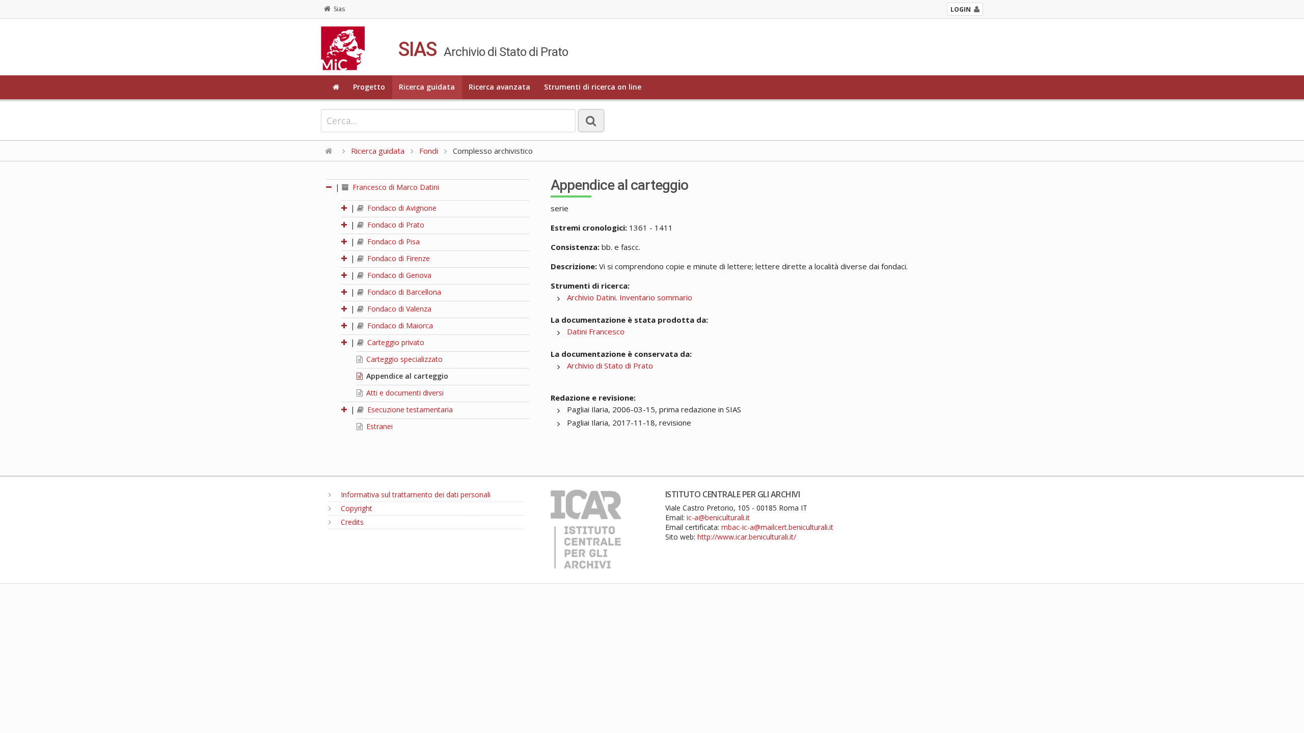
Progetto (369, 87)
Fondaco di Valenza (398, 309)
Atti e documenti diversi (404, 393)
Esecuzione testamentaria (409, 409)
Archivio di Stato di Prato (610, 365)
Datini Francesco (595, 331)
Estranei (378, 426)
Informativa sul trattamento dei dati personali (415, 494)
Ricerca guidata (427, 87)
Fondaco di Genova (398, 275)
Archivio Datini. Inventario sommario (629, 297)
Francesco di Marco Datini (394, 187)
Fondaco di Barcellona (403, 292)
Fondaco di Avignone (401, 208)
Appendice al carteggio (406, 376)
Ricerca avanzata (499, 87)
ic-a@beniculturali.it (718, 517)
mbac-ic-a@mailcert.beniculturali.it (777, 527)
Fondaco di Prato (394, 225)
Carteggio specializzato (403, 359)
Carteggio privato (394, 342)
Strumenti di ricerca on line (592, 87)
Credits (351, 522)
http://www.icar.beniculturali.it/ (746, 537)
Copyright (355, 508)
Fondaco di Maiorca (399, 325)
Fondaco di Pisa (392, 241)
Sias (339, 9)
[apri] (344, 208)
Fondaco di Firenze (397, 258)
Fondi (428, 151)
